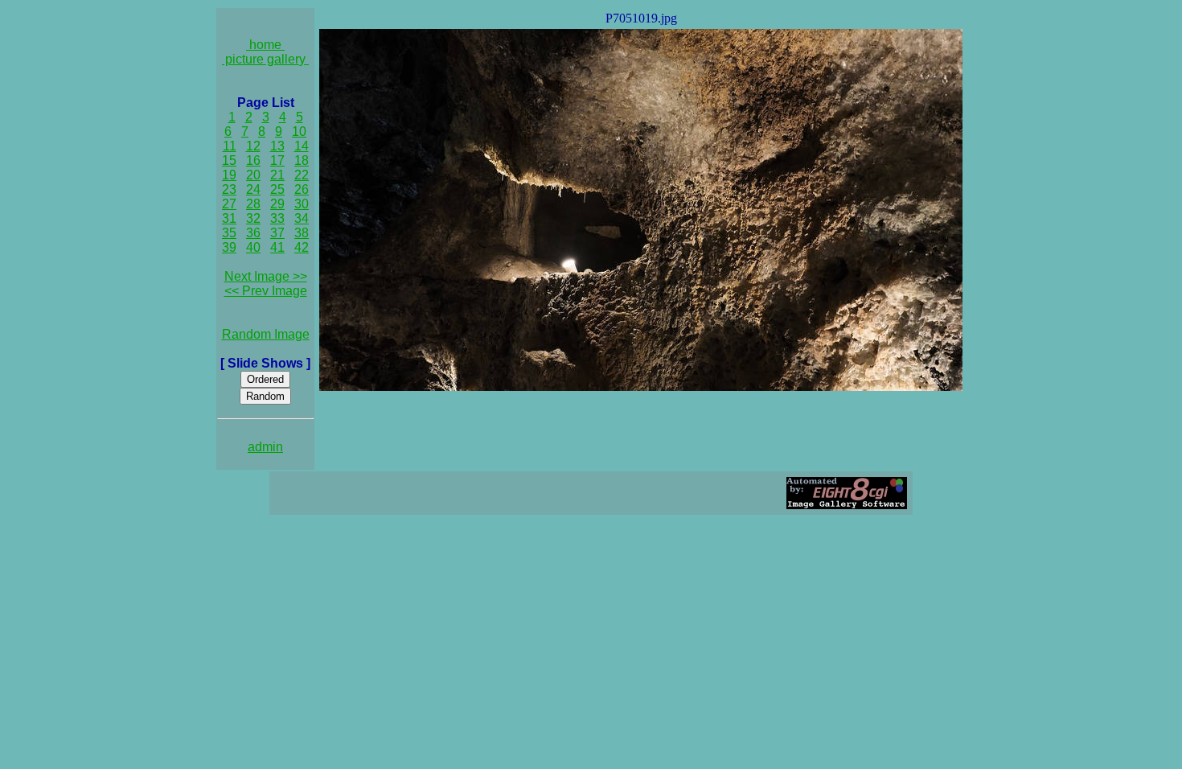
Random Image (266, 334)
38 (301, 233)
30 (301, 204)
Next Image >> (265, 276)
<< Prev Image (265, 291)
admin (265, 447)
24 (253, 189)
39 (229, 247)
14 (301, 146)
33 (277, 218)
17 (277, 160)
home (265, 44)
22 (301, 175)
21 (277, 175)
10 (299, 131)
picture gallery (265, 59)
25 (277, 189)
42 (301, 247)
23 (229, 189)
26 (301, 189)
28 (253, 204)
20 (253, 175)
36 (253, 233)
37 (277, 233)
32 (253, 218)
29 (277, 204)
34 (301, 218)
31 (229, 218)
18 (301, 160)
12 (253, 146)
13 (277, 146)
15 (229, 160)
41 (277, 247)
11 (229, 146)
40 (253, 247)
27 (229, 204)
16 (253, 160)
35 (229, 233)
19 (229, 175)
